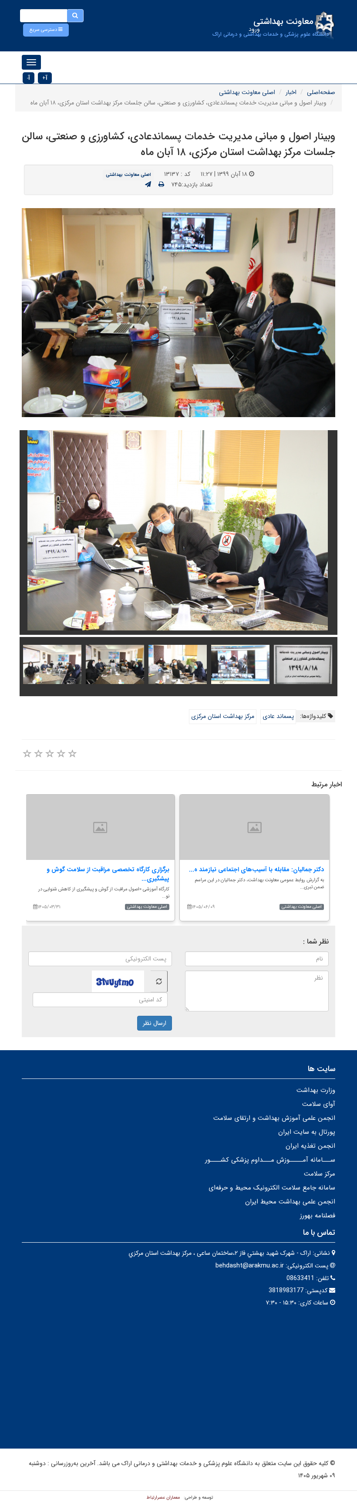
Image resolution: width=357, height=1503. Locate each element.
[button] (46, 30)
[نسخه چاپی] (161, 184)
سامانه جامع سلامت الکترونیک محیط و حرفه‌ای (272, 1188)
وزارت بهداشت (315, 1090)
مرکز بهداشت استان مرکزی (222, 716)
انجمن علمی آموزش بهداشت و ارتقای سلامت (274, 1118)
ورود (254, 29)
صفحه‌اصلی (321, 92)
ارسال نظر (154, 1023)
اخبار (291, 92)
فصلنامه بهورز (317, 1215)
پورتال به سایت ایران (306, 1132)
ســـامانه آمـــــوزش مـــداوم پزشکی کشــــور (270, 1160)
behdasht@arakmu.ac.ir (250, 1265)
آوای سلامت (318, 1104)
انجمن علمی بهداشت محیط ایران (290, 1201)
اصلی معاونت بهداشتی (247, 92)
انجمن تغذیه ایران (310, 1146)
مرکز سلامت (319, 1174)
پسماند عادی (278, 716)
